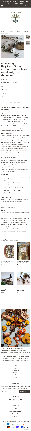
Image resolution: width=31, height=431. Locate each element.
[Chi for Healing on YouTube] (21, 400)
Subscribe (24, 392)
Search (15, 368)
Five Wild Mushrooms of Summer (15, 307)
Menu (4, 6)
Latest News (16, 304)
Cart (28, 6)
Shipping (3, 82)
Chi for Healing (15, 421)
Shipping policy (15, 377)
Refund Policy (15, 372)
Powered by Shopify (24, 421)
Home (2, 31)
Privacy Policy (15, 370)
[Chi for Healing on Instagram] (17, 400)
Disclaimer (15, 379)
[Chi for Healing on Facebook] (10, 400)
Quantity (3, 93)
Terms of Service (15, 374)
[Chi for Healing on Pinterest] (14, 400)
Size (2, 86)
